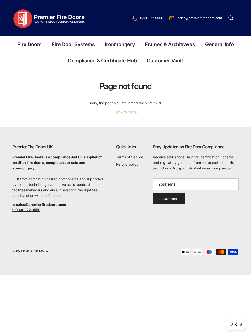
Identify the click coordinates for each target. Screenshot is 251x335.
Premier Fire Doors (35, 250)
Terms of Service (129, 157)
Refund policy (127, 164)
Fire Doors (29, 44)
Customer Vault (165, 61)
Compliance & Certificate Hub (102, 61)
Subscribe (168, 199)
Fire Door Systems (73, 44)
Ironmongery (120, 44)
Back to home (125, 112)
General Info (219, 44)
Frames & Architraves (170, 44)
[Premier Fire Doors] (49, 18)
